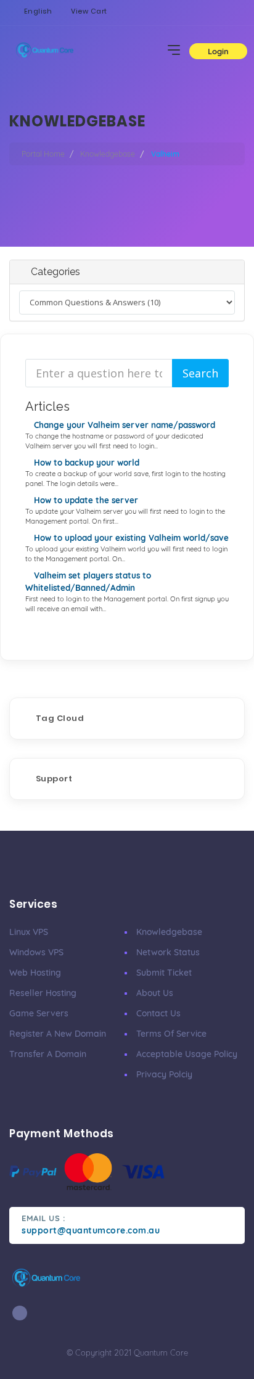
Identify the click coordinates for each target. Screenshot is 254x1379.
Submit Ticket (164, 972)
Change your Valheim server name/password (123, 425)
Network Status (168, 952)
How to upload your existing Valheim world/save (130, 538)
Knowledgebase (107, 153)
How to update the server (84, 500)
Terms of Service (171, 1033)
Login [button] (218, 51)
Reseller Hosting (42, 992)
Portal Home (43, 153)
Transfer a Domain (47, 1054)
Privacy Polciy (164, 1074)
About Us (154, 992)
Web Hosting (35, 972)
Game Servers (38, 1013)
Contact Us (158, 1013)
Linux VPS (28, 931)
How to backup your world (85, 462)
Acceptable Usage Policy (186, 1054)
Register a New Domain (57, 1033)
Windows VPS (36, 952)
